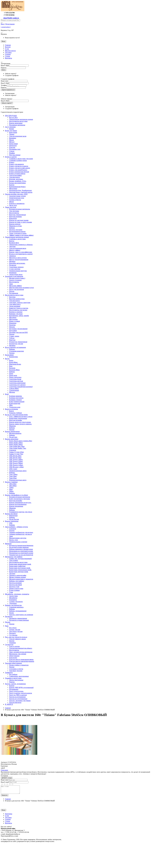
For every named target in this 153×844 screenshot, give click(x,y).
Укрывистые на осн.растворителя (21, 555)
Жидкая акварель (15, 433)
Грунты (11, 530)
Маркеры (12, 426)
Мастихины (13, 319)
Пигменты (8, 616)
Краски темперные (11, 521)
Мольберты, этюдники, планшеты (17, 594)
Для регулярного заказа (17, 639)
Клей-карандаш (14, 403)
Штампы (12, 345)
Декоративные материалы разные (21, 119)
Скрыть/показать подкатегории (12, 112)
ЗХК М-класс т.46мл (16, 467)
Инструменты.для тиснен (18, 310)
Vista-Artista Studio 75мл (17, 448)
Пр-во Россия (14, 519)
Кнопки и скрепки (15, 312)
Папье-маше (13, 144)
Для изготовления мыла (17, 248)
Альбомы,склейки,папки (18, 160)
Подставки (13, 330)
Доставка (8, 52)
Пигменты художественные (19, 620)
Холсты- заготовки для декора (19, 700)
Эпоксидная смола (15, 274)
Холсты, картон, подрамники (15, 684)
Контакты (8, 58)
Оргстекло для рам (15, 631)
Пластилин (13, 657)
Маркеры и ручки (15, 226)
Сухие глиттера (14, 269)
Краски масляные (11, 514)
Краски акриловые (15, 123)
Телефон (4, 85)
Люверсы (12, 256)
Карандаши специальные (18, 418)
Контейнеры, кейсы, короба (19, 315)
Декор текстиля (10, 207)
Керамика (12, 138)
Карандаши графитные (17, 566)
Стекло (11, 151)
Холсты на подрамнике (17, 697)
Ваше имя (4, 81)
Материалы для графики (13, 557)
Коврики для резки (16, 314)
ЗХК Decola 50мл (15, 457)
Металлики (13, 188)
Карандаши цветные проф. (18, 571)
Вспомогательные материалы (19, 497)
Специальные (14, 390)
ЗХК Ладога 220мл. (16, 461)
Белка (11, 360)
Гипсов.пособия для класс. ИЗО (16, 194)
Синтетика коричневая (17, 383)
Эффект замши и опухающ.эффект (21, 235)
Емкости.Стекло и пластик (18, 308)
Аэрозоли (12, 450)
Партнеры (8, 814)
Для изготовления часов (17, 136)
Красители (13, 218)
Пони (11, 373)
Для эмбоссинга (15, 304)
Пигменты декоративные (18, 618)
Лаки (11, 284)
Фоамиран (13, 272)
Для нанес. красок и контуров (19, 302)
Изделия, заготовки (16, 179)
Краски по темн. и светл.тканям (20, 222)
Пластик (12, 147)
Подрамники (13, 689)
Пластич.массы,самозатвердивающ (21, 661)
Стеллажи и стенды (16, 669)
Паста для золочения (16, 289)
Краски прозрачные (16, 506)
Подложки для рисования (18, 329)
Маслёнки (12, 317)
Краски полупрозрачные (18, 504)
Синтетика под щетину (17, 385)
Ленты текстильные (16, 680)
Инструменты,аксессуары (18, 121)
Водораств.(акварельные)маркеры (21, 545)
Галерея (8, 54)
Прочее (11, 334)
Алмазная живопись (16, 607)
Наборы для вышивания (17, 611)
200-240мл (13, 486)
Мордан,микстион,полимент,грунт (21, 287)
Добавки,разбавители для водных (21, 532)
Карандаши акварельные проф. (20, 564)
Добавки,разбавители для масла (20, 534)
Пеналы (12, 327)
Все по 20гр (13, 117)
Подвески (12, 265)
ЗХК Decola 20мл (15, 456)
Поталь (11, 291)
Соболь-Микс (14, 388)
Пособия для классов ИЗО (18, 332)
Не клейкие (13, 674)
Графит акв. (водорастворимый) (20, 558)
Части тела (13, 205)
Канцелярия (9, 355)
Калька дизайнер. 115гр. (17, 181)
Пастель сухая (14, 586)
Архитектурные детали (17, 196)
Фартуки (12, 340)
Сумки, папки (14, 336)
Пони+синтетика (15, 377)
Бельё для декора (11, 130)
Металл (11, 142)
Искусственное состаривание (15, 347)
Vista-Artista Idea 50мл (17, 446)
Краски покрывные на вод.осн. (20, 502)
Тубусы (11, 338)
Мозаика (12, 261)
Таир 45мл (13, 478)
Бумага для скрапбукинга (18, 170)
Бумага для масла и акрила (18, 166)
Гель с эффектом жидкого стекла (20, 416)
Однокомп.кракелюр (16, 351)
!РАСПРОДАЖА (11, 115)
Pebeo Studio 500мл (16, 444)
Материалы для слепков (17, 654)
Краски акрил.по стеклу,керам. (20, 422)
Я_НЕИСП (9, 704)
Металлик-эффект (15, 286)
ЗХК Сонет (13, 469)
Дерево (11, 134)
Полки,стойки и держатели (19, 665)
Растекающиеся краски (17, 231)
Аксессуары (13, 596)
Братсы (11, 241)
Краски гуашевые (11, 482)
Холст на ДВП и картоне (18, 695)
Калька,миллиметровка (17, 183)
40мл (11, 489)
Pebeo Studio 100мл (16, 443)
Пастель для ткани (15, 229)
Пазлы (11, 613)
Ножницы (12, 323)
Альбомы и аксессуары (17, 239)
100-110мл (12, 484)
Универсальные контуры (18, 271)
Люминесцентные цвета (17, 471)
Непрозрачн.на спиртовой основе (21, 551)
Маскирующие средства (17, 538)
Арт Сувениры (10, 127)
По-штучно (13, 437)
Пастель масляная (15, 585)
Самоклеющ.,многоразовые (19, 676)
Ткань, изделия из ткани (17, 233)
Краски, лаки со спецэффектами (20, 252)
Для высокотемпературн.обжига (20, 648)
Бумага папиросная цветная (19, 172)
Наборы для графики (16, 581)
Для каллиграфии (15, 175)
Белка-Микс (13, 362)
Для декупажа (14, 211)
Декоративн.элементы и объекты (21, 244)
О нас (7, 49)
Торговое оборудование (13, 663)
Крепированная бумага (17, 187)
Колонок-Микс (14, 370)
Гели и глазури (14, 646)
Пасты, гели (13, 540)
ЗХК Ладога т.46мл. (16, 465)
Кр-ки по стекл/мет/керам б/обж (16, 415)
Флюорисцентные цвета (17, 480)
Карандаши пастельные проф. (19, 568)
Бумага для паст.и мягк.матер (19, 168)
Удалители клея (14, 407)
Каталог (8, 47)
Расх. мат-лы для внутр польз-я (16, 637)
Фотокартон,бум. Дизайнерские (20, 190)
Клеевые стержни (15, 400)
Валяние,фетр (14, 243)
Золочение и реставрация (14, 276)
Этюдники (13, 603)
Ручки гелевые (14, 590)
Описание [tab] (4, 770)
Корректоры (13, 357)
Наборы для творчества (13, 605)
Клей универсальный (16, 401)
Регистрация (10, 24)
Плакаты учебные (15, 413)
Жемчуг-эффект (14, 250)
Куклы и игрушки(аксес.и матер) (21, 254)
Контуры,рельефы (15, 420)
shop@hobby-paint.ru (11, 18)
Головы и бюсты (15, 200)
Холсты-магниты (15, 702)
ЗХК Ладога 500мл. (16, 463)
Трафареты (9, 672)
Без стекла (12, 628)
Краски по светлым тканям (18, 220)
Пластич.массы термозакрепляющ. (21, 659)
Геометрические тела (16, 198)
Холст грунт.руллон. (16, 691)
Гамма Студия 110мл (16, 452)
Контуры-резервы (15, 216)
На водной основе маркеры (19, 547)
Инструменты (14, 213)
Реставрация (13, 293)
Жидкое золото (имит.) (17, 278)
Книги (11, 411)
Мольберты (13, 598)
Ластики (12, 573)
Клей (7, 394)
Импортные (13, 515)
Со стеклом (13, 635)
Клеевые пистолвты (16, 398)
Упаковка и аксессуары (13, 678)
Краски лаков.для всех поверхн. (20, 424)
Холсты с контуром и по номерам (21, 614)
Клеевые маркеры (15, 396)
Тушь (11, 592)
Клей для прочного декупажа (19, 499)
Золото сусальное (15, 280)
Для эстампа (13, 560)
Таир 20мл (13, 476)
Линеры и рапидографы (17, 575)
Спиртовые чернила (16, 267)
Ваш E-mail (5, 782)
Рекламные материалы (17, 125)
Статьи (7, 56)
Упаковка (12, 643)
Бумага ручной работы (17, 173)
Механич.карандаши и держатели (21, 579)
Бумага (11, 162)
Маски (11, 140)
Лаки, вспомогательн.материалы (20, 652)
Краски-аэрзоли (14, 224)
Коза (10, 366)
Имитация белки (15, 364)
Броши (11, 129)
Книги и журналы (11, 409)
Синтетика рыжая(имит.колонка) (21, 386)
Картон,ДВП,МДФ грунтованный (21, 687)
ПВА (11, 405)
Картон (11, 185)
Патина (11, 353)
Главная (8, 45)
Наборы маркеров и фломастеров (21, 549)
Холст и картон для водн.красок (20, 693)
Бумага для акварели (16, 164)
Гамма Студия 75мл (16, 454)
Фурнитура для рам (16, 343)
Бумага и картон (11, 157)
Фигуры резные (14, 155)
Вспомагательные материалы (19, 209)
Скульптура (9, 644)
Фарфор (12, 153)
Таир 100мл (13, 474)
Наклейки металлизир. (17, 263)
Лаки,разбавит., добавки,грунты (16, 527)
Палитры (12, 325)
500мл (11, 491)
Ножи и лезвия (14, 321)
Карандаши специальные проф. (20, 570)
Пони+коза (13, 375)
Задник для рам (14, 629)
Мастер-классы (10, 50)
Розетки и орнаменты (16, 203)
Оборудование (14, 656)
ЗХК (10, 523)
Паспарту (12, 633)
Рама (6, 626)
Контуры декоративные (17, 215)
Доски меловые (14, 306)
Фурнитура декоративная (18, 342)
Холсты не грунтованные (18, 699)
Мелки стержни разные (17, 577)
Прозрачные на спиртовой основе (21, 553)
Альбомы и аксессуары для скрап (21, 158)
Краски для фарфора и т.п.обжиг (16, 495)
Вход (2, 24)
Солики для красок (16, 601)
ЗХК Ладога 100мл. (16, 459)
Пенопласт (13, 145)
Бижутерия (13, 132)
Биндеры (12, 297)
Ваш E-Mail (5, 65)
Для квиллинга (14, 177)
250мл (11, 487)
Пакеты (12, 682)
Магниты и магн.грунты (18, 258)
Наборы (12, 228)
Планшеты (13, 600)
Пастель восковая (15, 583)
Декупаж (12, 246)
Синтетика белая (15, 379)
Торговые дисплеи (15, 671)
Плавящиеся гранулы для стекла (20, 512)
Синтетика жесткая (16, 381)
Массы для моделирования (18, 259)
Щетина (12, 392)
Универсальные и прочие (18, 542)
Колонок (12, 368)
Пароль (3, 68)
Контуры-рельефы (15, 500)
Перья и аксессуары (16, 588)
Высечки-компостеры (17, 299)
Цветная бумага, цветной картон (20, 192)
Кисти (7, 358)
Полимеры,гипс (15, 149)
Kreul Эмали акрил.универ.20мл (20, 441)
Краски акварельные (12, 431)
